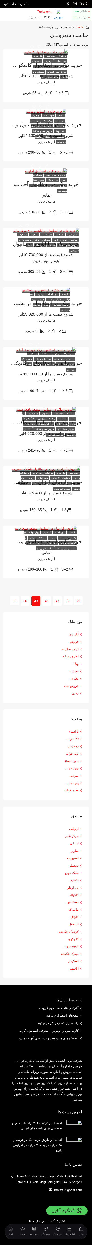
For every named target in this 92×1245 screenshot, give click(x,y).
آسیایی (74, 843)
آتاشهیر (74, 968)
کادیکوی (73, 939)
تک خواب (37, 56)
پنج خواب (36, 115)
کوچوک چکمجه (69, 931)
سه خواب (36, 61)
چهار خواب (60, 61)
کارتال (75, 917)
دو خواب (48, 61)
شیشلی (74, 865)
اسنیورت (73, 858)
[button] (67, 1210)
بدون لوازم (61, 424)
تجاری (75, 678)
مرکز (45, 305)
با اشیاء (62, 56)
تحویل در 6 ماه (59, 66)
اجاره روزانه (71, 656)
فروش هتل (71, 686)
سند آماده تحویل (41, 66)
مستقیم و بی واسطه (54, 137)
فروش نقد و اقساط (56, 72)
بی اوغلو (73, 887)
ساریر (75, 851)
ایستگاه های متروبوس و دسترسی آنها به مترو (49, 1038)
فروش (74, 641)
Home (80, 27)
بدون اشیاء (50, 56)
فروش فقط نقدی (60, 305)
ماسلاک (74, 909)
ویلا (76, 664)
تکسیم (74, 880)
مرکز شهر (72, 836)
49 (36, 601)
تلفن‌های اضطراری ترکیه (62, 1015)
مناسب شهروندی (50, 77)
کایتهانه (74, 895)
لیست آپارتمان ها (68, 1000)
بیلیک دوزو (72, 873)
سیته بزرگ (52, 180)
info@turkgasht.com (68, 1190)
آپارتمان (74, 634)
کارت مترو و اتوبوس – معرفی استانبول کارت (49, 1030)
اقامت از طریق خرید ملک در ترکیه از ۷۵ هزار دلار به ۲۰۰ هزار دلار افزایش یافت (37, 1145)
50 (25, 601)
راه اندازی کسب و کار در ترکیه (58, 1023)
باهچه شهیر (71, 946)
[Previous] (78, 600)
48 (46, 601)
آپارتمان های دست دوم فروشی (58, 1008)
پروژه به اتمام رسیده (55, 175)
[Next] (14, 600)
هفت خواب (71, 790)
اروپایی (74, 828)
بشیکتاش (73, 902)
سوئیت (73, 240)
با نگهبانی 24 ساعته (60, 478)
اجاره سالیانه (70, 649)
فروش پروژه (25, 240)
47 (57, 601)
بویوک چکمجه (70, 953)
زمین (75, 693)
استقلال (74, 924)
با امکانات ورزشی (46, 418)
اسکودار (73, 961)
